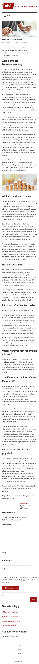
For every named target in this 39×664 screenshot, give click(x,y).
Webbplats (5, 569)
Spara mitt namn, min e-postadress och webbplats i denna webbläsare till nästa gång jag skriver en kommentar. (19, 579)
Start (19, 646)
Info (19, 653)
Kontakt (19, 657)
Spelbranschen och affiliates (11, 621)
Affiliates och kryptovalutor (10, 616)
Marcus (18, 42)
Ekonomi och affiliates (9, 626)
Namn (4, 552)
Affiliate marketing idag (9, 612)
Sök (3, 596)
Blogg (25, 42)
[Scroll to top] (35, 660)
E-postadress (7, 560)
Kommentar (6, 525)
